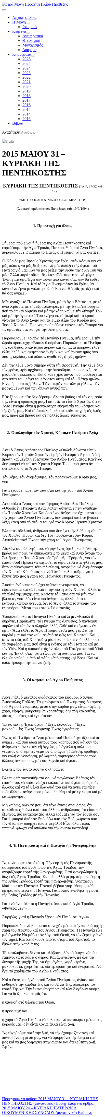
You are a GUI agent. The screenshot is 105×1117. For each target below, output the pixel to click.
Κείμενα (19, 31)
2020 (26, 86)
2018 (26, 95)
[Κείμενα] (28, 32)
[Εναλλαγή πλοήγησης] (4, 10)
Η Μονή (19, 22)
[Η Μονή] (28, 23)
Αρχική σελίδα (24, 17)
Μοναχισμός (32, 45)
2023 (26, 72)
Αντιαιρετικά (32, 36)
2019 (26, 91)
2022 (26, 77)
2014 (26, 114)
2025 (26, 63)
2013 (26, 118)
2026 (26, 59)
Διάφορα (29, 50)
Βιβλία (17, 123)
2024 (26, 68)
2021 (26, 82)
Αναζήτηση (11, 132)
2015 (26, 109)
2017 (26, 100)
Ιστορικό (29, 27)
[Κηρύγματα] (33, 55)
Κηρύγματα (21, 54)
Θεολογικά (31, 40)
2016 (26, 105)
